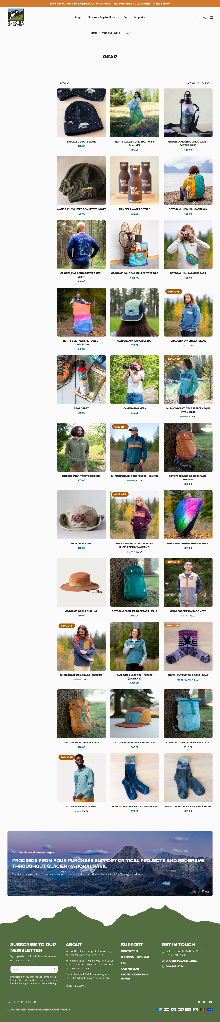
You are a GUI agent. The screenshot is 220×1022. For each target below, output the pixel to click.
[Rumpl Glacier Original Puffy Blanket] (134, 112)
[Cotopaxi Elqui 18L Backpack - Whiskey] (188, 447)
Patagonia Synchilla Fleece (188, 340)
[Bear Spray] (81, 379)
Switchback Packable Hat (134, 340)
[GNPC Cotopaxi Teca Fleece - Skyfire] (134, 447)
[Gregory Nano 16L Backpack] (81, 713)
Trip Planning (111, 33)
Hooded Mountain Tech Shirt (81, 476)
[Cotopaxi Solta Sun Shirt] (81, 777)
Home (93, 33)
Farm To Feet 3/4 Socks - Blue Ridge (188, 806)
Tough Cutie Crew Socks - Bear (188, 675)
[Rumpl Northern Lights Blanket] (188, 514)
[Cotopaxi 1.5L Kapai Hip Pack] (188, 244)
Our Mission (130, 968)
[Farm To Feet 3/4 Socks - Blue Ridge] (188, 777)
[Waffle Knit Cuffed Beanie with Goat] (81, 180)
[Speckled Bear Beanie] (81, 112)
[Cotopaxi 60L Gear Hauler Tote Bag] (134, 244)
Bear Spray (81, 408)
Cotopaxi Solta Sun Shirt (81, 806)
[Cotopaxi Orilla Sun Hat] (81, 582)
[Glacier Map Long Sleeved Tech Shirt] (81, 244)
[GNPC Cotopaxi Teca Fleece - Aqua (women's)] (188, 379)
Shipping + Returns (135, 957)
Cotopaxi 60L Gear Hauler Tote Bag (134, 273)
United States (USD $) (24, 1002)
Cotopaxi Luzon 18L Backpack (188, 209)
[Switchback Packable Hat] (134, 312)
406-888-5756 (174, 966)
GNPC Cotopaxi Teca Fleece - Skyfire (134, 476)
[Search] (197, 17)
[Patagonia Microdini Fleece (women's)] (134, 646)
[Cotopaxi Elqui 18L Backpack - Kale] (134, 582)
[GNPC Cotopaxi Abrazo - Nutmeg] (81, 646)
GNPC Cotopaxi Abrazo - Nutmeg (81, 675)
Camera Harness (134, 408)
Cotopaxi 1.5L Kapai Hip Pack (188, 273)
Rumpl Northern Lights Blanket (188, 543)
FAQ (123, 963)
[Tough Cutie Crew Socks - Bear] (188, 646)
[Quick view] (101, 95)
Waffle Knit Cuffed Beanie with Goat (81, 209)
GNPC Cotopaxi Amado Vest (188, 611)
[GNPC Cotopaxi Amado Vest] (188, 582)
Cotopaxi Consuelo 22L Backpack (188, 742)
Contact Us (129, 951)
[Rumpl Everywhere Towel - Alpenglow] (81, 312)
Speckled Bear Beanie (81, 141)
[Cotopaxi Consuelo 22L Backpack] (188, 713)
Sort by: (190, 83)
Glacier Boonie (81, 543)
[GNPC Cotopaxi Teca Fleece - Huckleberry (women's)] (134, 514)
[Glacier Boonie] (81, 514)
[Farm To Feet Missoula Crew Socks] (134, 777)
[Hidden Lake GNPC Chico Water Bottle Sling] (188, 112)
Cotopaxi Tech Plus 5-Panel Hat (134, 742)
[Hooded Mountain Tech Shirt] (81, 447)
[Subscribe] (55, 969)
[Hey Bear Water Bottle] (134, 180)
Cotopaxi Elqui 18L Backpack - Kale (134, 611)
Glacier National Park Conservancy (43, 1009)
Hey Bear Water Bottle (134, 209)
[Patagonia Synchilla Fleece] (188, 312)
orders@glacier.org (181, 960)
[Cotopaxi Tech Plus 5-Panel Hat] (134, 713)
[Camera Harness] (134, 379)
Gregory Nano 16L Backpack (81, 742)
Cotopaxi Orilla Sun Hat (81, 611)
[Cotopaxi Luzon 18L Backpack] (188, 180)
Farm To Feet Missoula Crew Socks (135, 806)
